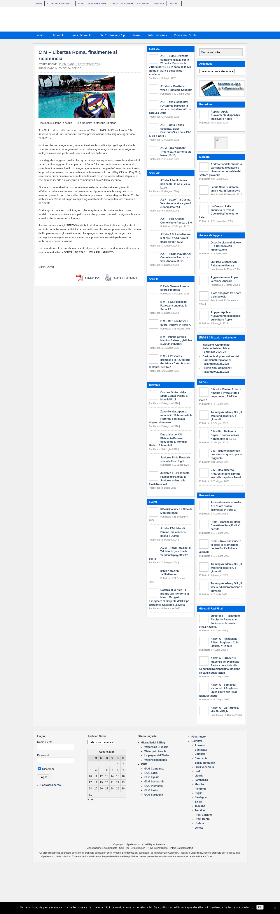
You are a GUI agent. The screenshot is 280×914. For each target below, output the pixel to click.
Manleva (159, 3)
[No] (274, 908)
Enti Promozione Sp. (110, 35)
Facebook (237, 35)
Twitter (242, 35)
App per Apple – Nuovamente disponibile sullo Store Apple (226, 115)
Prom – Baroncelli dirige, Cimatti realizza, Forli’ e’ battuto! (226, 525)
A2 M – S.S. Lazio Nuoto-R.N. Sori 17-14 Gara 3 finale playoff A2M (175, 564)
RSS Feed (231, 35)
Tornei (135, 35)
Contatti (174, 3)
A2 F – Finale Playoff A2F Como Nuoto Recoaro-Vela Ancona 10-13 (175, 583)
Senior (39, 35)
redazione (49, 64)
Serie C (76, 68)
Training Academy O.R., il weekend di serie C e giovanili (226, 568)
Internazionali (156, 35)
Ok (260, 907)
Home (39, 3)
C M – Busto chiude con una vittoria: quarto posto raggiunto (226, 454)
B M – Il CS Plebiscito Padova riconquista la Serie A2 (173, 631)
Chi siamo (143, 3)
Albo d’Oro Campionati (92, 3)
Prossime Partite (184, 35)
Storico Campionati (58, 3)
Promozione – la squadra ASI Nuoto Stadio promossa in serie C (226, 506)
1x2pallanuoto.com (142, 19)
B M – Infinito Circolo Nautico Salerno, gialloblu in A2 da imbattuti (176, 666)
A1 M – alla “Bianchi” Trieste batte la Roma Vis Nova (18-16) (175, 477)
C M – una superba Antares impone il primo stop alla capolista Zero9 (226, 473)
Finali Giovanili (79, 35)
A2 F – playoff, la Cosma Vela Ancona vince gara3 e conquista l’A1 (175, 529)
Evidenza (65, 68)
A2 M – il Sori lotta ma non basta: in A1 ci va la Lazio (175, 510)
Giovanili (56, 35)
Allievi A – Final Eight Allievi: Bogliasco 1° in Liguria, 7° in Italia (224, 642)
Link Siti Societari (121, 3)
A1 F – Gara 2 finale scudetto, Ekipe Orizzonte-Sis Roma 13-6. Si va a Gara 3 (170, 458)
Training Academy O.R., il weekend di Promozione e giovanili (226, 587)
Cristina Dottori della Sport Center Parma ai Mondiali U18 (174, 722)
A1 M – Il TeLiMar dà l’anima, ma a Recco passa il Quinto (173, 858)
